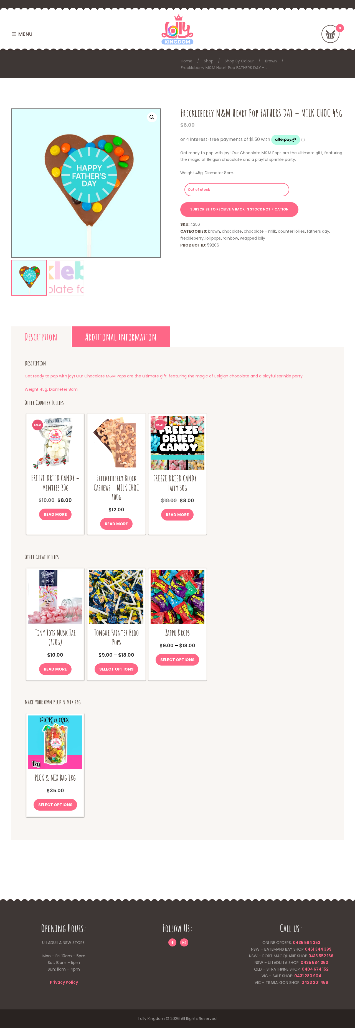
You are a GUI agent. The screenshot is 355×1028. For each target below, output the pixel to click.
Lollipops (213, 238)
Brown (271, 61)
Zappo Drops (177, 633)
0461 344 (314, 949)
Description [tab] (40, 336)
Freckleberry (192, 238)
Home (186, 61)
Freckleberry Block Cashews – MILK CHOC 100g (116, 487)
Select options (116, 669)
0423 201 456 (314, 982)
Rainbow (230, 238)
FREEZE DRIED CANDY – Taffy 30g (177, 483)
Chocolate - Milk (260, 231)
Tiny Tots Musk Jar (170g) (55, 637)
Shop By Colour (239, 61)
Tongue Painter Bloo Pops (116, 637)
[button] (152, 117)
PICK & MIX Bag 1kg (55, 778)
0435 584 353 (306, 942)
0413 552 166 (320, 956)
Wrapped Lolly (252, 238)
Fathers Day (318, 231)
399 (327, 949)
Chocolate (232, 231)
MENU (25, 34)
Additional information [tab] (121, 336)
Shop (209, 61)
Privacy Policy (64, 982)
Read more (55, 514)
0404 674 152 (315, 969)
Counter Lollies (291, 231)
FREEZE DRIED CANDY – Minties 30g (55, 483)
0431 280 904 (307, 976)
